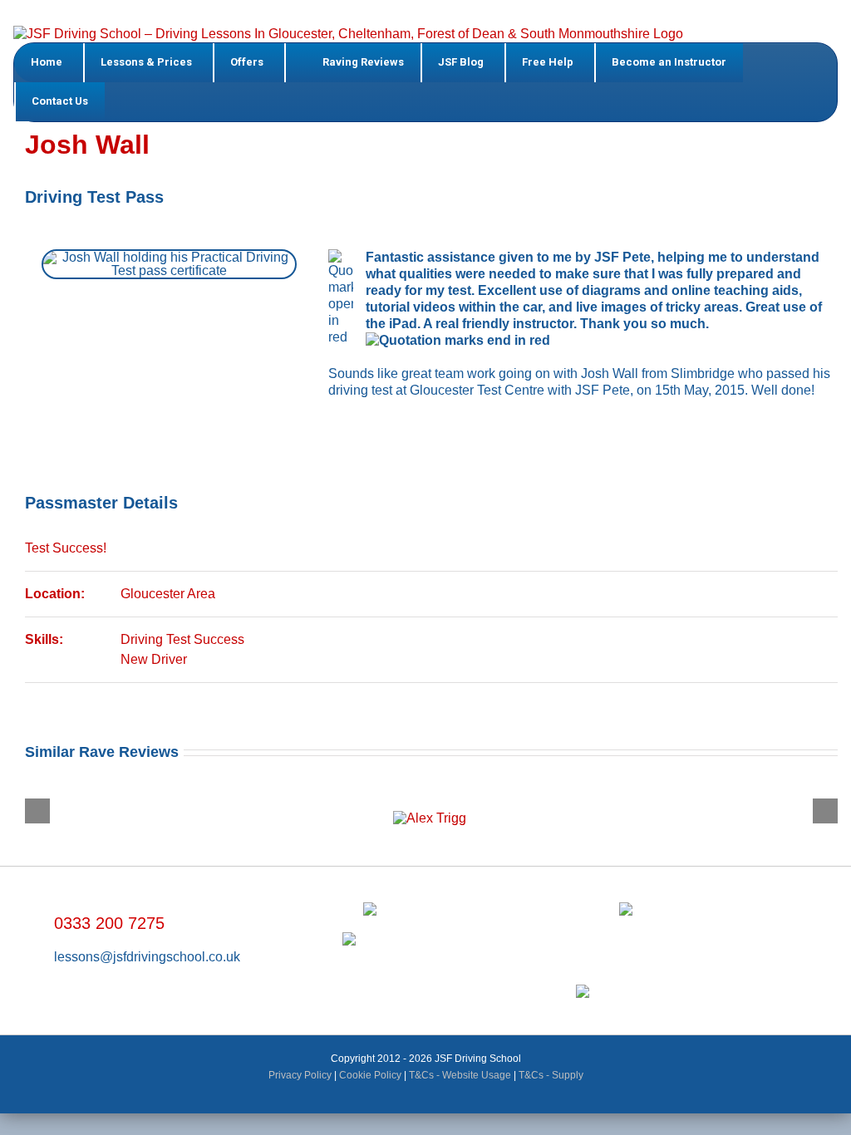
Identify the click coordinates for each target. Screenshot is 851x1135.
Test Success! (65, 548)
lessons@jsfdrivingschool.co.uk (147, 957)
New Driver (154, 659)
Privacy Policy (300, 1075)
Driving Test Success (182, 639)
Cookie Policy (370, 1075)
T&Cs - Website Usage (460, 1075)
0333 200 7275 (109, 923)
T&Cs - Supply (551, 1075)
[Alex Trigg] (428, 803)
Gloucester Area (168, 594)
